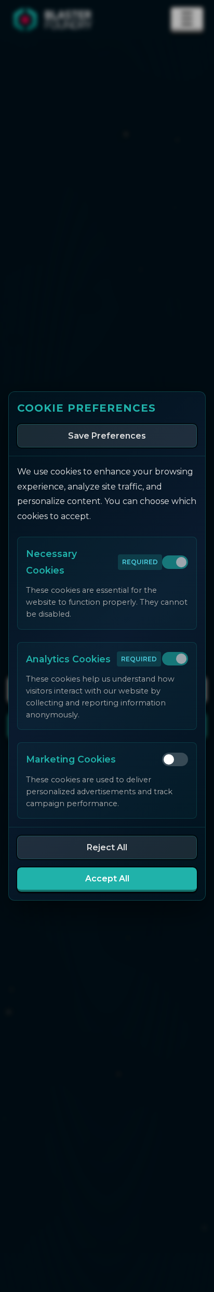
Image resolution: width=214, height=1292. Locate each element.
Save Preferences (107, 436)
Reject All (107, 847)
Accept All (107, 878)
